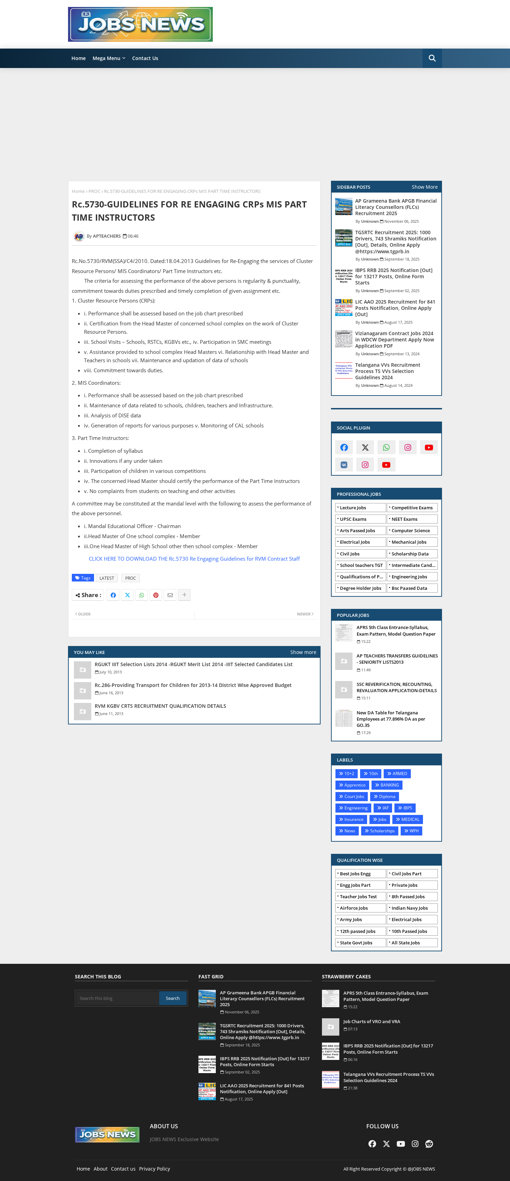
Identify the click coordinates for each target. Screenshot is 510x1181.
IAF (386, 808)
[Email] (170, 595)
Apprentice (355, 785)
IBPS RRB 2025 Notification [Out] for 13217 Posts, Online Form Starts (394, 276)
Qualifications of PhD (363, 576)
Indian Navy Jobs (410, 908)
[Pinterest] (156, 595)
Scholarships (382, 831)
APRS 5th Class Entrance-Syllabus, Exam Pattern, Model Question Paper (396, 630)
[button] (432, 58)
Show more (303, 652)
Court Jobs (354, 796)
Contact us (123, 1168)
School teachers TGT (361, 565)
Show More (425, 187)
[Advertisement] (255, 123)
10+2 (349, 773)
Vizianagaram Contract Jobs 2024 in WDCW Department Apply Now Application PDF (394, 339)
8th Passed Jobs (408, 896)
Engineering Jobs (409, 576)
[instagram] (408, 447)
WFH (414, 831)
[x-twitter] (365, 447)
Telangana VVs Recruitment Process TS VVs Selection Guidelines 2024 (387, 371)
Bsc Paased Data (409, 588)
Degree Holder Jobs (360, 588)
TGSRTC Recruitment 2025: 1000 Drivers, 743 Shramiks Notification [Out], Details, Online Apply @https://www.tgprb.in (395, 242)
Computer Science (411, 530)
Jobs (382, 819)
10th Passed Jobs (409, 931)
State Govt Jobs (356, 943)
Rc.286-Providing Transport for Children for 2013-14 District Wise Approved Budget (193, 685)
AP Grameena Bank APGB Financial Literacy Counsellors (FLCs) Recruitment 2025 (396, 207)
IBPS (407, 808)
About (101, 1168)
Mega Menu (106, 58)
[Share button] (184, 595)
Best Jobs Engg (355, 873)
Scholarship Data (410, 554)
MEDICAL (410, 819)
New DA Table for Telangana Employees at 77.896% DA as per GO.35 (391, 719)
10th (373, 773)
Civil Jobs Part (407, 873)
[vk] (344, 464)
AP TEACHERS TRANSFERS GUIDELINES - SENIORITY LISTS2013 (397, 659)
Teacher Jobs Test (358, 896)
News (350, 831)
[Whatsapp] (141, 595)
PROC (94, 191)
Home (78, 58)
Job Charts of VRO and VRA (371, 1021)
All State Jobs (406, 943)
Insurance (354, 819)
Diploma (387, 796)
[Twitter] (127, 595)
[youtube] (429, 447)
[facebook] (344, 447)
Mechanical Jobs (409, 542)
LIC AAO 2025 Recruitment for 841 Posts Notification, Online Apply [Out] (395, 308)
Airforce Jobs (354, 908)
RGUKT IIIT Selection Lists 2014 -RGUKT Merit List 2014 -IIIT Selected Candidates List (194, 664)
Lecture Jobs (353, 507)
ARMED (400, 773)
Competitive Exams (412, 507)
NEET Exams (404, 519)
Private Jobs (404, 885)
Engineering (356, 808)
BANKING (390, 785)
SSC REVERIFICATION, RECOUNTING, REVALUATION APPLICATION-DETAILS (397, 687)
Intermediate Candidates (415, 565)
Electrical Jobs (355, 542)
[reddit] (429, 1143)
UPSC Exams (353, 519)
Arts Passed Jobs (357, 530)
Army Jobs (351, 919)
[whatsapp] (386, 447)
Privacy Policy (154, 1168)
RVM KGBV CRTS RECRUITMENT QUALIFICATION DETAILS (160, 706)
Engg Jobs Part (355, 885)
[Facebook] (113, 595)
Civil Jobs (349, 554)
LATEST (107, 578)
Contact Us (145, 58)
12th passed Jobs (357, 931)
